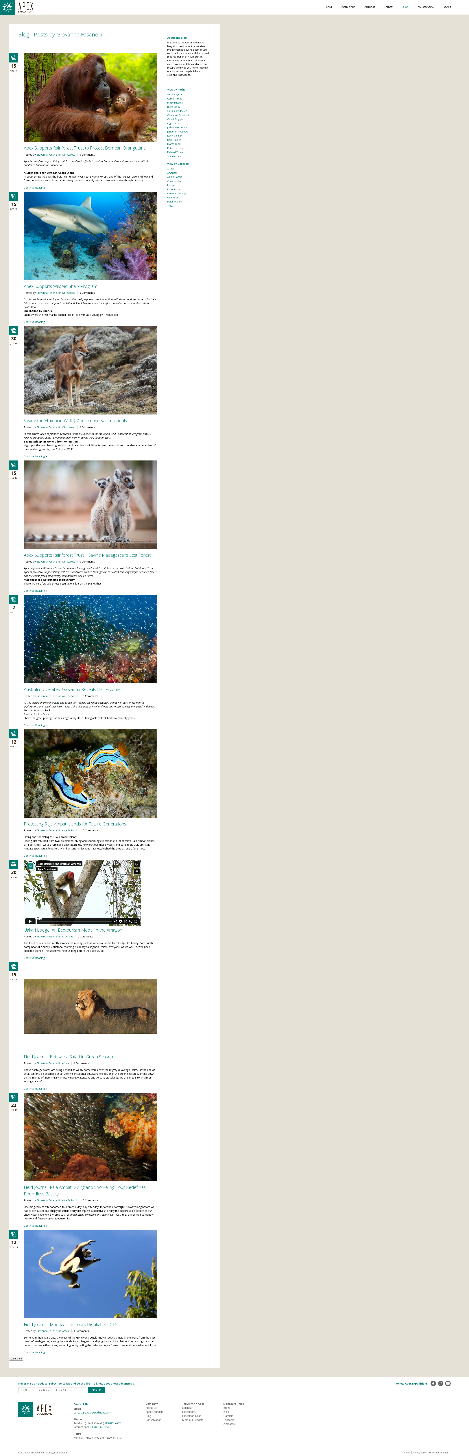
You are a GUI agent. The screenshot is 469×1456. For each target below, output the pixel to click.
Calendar (369, 7)
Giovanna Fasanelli (47, 154)
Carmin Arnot (174, 98)
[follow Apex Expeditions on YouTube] (448, 1383)
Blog (406, 7)
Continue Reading (34, 187)
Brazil (226, 1408)
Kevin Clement (175, 135)
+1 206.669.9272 (100, 1427)
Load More (16, 1358)
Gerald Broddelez (177, 111)
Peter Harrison (175, 148)
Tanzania (228, 1420)
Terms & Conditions (439, 1452)
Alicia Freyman (175, 94)
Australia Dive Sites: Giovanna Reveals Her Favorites (73, 689)
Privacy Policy (419, 1452)
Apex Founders (154, 1412)
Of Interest (68, 154)
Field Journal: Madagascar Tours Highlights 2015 (70, 1324)
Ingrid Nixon (173, 123)
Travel (170, 205)
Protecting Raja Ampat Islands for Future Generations (75, 824)
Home (329, 7)
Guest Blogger (175, 119)
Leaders (389, 7)
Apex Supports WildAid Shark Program (60, 286)
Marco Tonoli (174, 143)
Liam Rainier (174, 139)
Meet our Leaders (192, 1420)
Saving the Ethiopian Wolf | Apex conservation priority (75, 420)
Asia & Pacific (70, 696)
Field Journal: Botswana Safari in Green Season (68, 1057)
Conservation (426, 7)
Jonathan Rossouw (177, 131)
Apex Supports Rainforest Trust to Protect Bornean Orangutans (85, 148)
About (447, 7)
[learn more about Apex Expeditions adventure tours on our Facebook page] (433, 1383)
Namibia (228, 1416)
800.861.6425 (113, 1423)
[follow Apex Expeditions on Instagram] (440, 1383)
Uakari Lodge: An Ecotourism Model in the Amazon (73, 930)
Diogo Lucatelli (175, 102)
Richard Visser (175, 152)
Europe (171, 185)
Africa (65, 1063)
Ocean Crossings (176, 193)
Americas (67, 936)
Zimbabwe (229, 1424)
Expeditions (348, 7)
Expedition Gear (191, 1416)
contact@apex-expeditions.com (92, 1412)
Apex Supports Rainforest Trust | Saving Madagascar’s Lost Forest (87, 555)
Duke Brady (173, 106)
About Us (151, 1408)
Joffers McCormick (177, 127)
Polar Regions (175, 201)
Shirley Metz (174, 156)
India (226, 1412)
